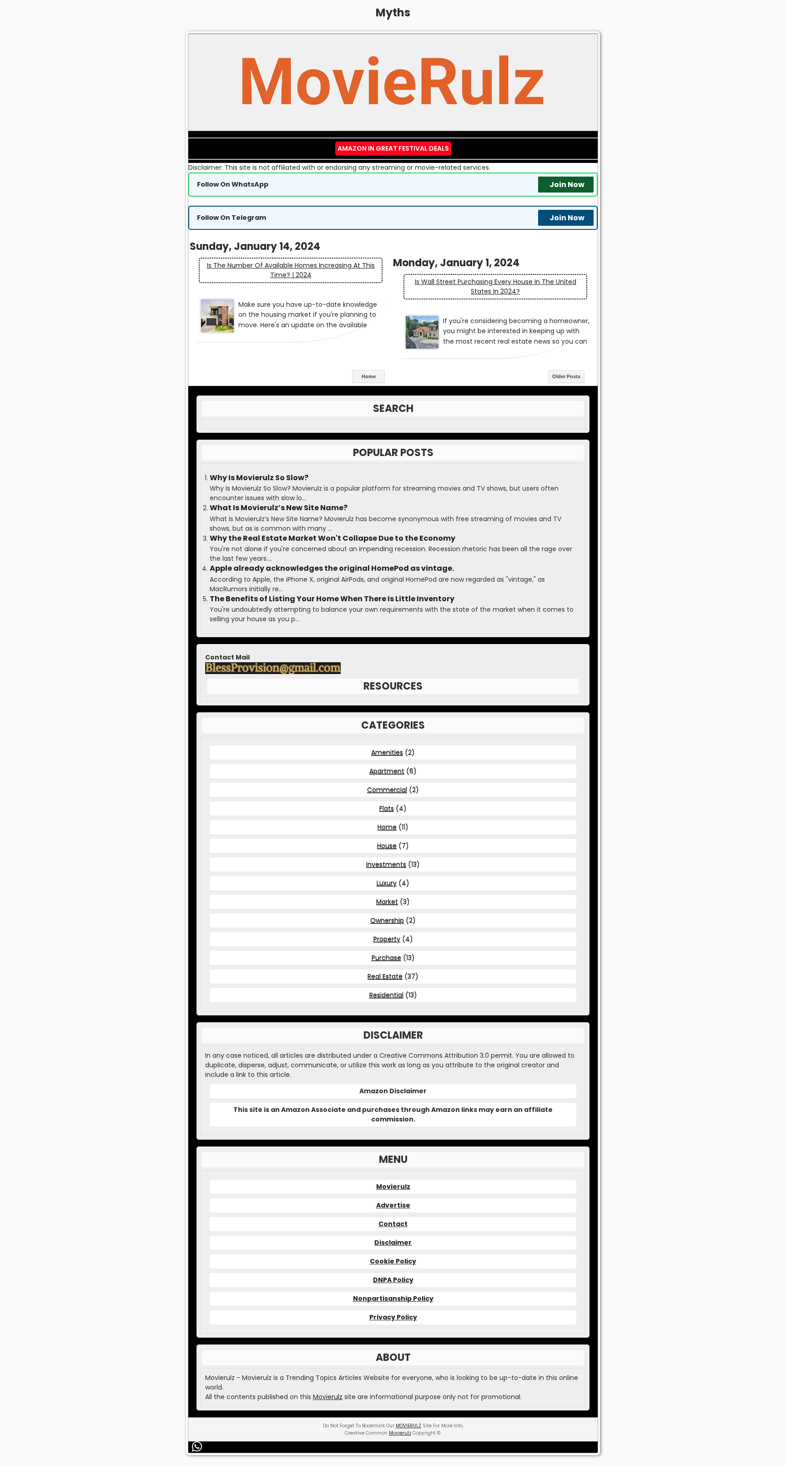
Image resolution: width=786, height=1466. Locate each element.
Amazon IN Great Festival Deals (393, 148)
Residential (386, 994)
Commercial (387, 789)
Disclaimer (393, 1242)
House (387, 845)
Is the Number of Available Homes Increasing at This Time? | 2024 (291, 270)
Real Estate (385, 976)
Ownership (387, 920)
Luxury (387, 883)
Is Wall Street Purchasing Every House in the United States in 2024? (495, 286)
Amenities (387, 752)
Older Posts (566, 376)
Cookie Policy (393, 1261)
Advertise (393, 1205)
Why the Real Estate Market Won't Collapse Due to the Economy (332, 538)
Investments (386, 864)
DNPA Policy (393, 1279)
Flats (386, 808)
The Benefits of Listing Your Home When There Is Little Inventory (332, 599)
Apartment (386, 771)
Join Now (566, 184)
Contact (393, 1223)
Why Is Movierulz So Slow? (259, 478)
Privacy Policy (393, 1317)
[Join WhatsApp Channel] (198, 1446)
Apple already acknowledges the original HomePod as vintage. (332, 568)
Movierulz (393, 1186)
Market (387, 901)
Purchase (386, 957)
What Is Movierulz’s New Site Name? (279, 508)
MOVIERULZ (408, 1425)
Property (386, 939)
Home (369, 376)
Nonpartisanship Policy (393, 1298)
